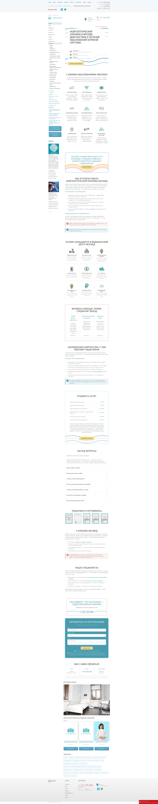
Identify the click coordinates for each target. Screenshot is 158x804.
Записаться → (73, 335)
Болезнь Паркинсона (87, 133)
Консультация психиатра (66, 5)
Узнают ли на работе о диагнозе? (73, 467)
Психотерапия (51, 90)
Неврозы (51, 84)
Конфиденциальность (69, 793)
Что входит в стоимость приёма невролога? (75, 478)
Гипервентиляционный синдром (53, 70)
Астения (51, 45)
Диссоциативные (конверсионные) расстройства (55, 67)
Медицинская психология (53, 96)
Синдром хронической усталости (53, 62)
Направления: (52, 41)
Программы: (51, 107)
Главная (49, 2)
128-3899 (103, 17)
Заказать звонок (87, 166)
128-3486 (103, 2)
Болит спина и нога (101, 113)
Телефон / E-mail (71, 633)
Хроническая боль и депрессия (55, 83)
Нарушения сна (52, 79)
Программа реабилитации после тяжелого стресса (55, 118)
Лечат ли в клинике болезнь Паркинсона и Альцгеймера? (78, 484)
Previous (64, 720)
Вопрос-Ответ (78, 2)
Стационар (51, 98)
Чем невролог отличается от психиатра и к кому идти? (77, 455)
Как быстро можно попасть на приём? (74, 473)
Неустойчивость (52, 64)
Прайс (54, 2)
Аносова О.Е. (89, 580)
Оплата (66, 795)
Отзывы (84, 2)
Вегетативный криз (53, 50)
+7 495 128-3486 (86, 611)
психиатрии (83, 542)
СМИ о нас (72, 2)
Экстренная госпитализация (54, 101)
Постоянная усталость (72, 113)
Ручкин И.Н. (94, 580)
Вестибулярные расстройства (54, 56)
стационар (92, 209)
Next (66, 720)
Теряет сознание (86, 92)
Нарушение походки (53, 72)
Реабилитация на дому (53, 99)
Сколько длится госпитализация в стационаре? (76, 495)
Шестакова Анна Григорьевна (70, 742)
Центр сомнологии (52, 105)
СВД (50, 59)
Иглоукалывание (52, 77)
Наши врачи (59, 2)
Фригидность (51, 81)
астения (77, 365)
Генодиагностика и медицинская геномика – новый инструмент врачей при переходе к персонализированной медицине (53, 196)
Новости (50, 141)
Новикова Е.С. (100, 580)
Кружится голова (72, 92)
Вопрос (69, 638)
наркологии (89, 542)
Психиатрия (51, 92)
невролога (99, 195)
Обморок (51, 47)
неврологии (78, 542)
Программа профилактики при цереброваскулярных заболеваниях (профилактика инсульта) (54, 122)
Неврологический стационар (54, 57)
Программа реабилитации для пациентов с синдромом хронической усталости (54, 114)
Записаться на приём (86, 438)
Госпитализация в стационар (54, 5)
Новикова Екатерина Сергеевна (86, 742)
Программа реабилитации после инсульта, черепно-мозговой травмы (55, 110)
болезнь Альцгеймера (97, 371)
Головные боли (72, 133)
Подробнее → (71, 102)
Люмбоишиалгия (52, 86)
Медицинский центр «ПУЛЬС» (52, 780)
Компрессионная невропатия (54, 88)
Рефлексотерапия (52, 75)
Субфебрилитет (52, 48)
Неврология (51, 43)
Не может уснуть (101, 92)
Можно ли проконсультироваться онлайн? (75, 500)
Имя (68, 627)
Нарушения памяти (53, 74)
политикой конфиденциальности (93, 650)
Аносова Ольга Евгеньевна (102, 742)
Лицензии (66, 2)
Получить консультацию (76, 63)
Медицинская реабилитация (54, 103)
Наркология (51, 94)
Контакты (89, 2)
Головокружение (52, 54)
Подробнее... (70, 748)
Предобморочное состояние (54, 52)
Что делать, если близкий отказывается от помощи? (77, 489)
